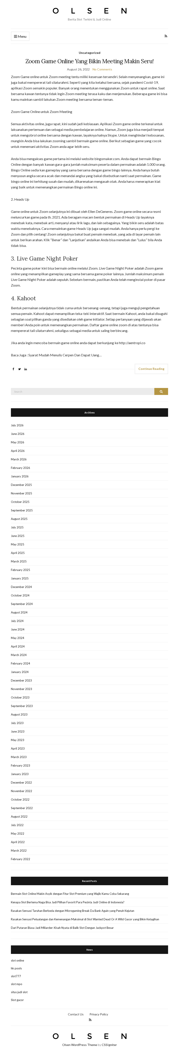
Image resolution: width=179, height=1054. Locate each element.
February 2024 (20, 663)
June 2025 (17, 536)
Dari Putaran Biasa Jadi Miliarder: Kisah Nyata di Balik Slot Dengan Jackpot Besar (62, 927)
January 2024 (20, 672)
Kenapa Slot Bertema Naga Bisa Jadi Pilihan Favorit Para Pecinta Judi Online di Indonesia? (67, 902)
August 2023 (19, 714)
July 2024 (17, 621)
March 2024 (19, 655)
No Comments (102, 69)
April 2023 (18, 748)
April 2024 (18, 646)
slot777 (16, 976)
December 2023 (21, 680)
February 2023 (20, 765)
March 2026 (19, 459)
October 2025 (20, 502)
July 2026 (17, 425)
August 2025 (19, 519)
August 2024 (19, 612)
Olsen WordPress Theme (79, 1045)
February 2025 (20, 570)
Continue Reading (151, 369)
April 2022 (18, 842)
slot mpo (16, 984)
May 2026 (17, 442)
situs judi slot (19, 992)
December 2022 (21, 782)
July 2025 (17, 527)
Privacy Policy (99, 1014)
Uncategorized (89, 53)
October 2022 (20, 799)
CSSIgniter (109, 1045)
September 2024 (22, 604)
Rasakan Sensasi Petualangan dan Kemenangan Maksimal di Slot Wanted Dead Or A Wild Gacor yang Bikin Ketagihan (85, 919)
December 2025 (21, 485)
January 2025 (20, 578)
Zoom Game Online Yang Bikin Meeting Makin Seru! (89, 61)
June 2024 (17, 629)
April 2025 (18, 553)
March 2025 (19, 561)
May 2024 (17, 638)
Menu (21, 36)
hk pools (16, 968)
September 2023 (22, 706)
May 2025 (17, 544)
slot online (17, 960)
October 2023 (20, 697)
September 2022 (22, 808)
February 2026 (20, 468)
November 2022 (21, 791)
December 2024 (21, 587)
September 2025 (22, 510)
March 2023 (19, 757)
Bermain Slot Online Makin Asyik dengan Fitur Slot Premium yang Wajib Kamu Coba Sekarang (70, 893)
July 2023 (17, 723)
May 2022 (17, 833)
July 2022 (17, 825)
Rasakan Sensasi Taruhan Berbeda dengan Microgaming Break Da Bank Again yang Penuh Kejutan (72, 910)
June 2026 (17, 434)
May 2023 (17, 740)
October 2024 (20, 595)
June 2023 (17, 731)
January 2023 (20, 774)
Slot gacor (17, 1000)
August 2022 (19, 816)
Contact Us (76, 1014)
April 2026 (18, 451)
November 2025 (21, 493)
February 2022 (20, 859)
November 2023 (21, 689)
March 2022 (19, 850)
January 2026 (20, 476)
